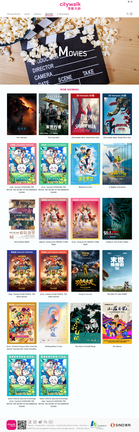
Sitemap (30, 425)
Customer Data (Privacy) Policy (67, 425)
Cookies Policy (40, 425)
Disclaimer (83, 425)
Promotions (13, 14)
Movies (49, 14)
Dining (37, 14)
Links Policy (51, 425)
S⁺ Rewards (63, 14)
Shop (27, 14)
